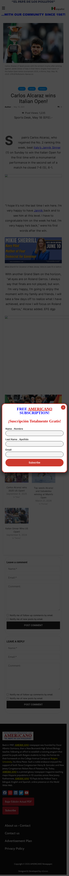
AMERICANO (40, 409)
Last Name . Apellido (17, 439)
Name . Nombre (14, 428)
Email (8, 449)
